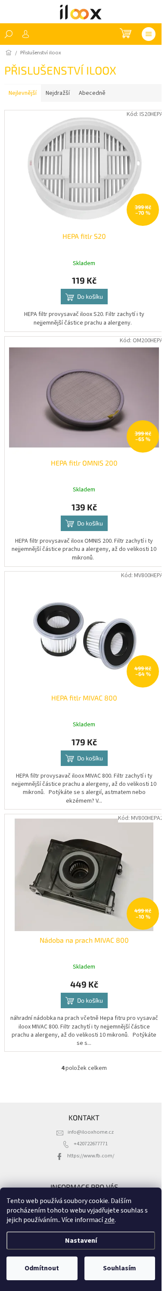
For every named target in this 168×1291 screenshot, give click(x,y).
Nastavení (81, 1240)
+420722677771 (91, 1143)
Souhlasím (119, 1268)
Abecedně (92, 93)
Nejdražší (58, 93)
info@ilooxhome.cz (91, 1132)
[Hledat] (8, 34)
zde (109, 1220)
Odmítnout (42, 1268)
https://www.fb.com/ (90, 1156)
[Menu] (148, 34)
